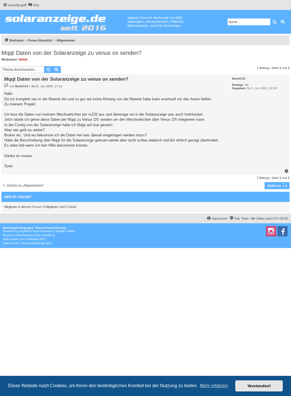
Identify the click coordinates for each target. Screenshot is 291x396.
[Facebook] (282, 231)
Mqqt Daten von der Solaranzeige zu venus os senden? (71, 53)
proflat (14, 239)
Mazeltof (33, 239)
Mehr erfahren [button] (214, 385)
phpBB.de (48, 235)
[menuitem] (33, 5)
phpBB (23, 231)
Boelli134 (238, 78)
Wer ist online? (18, 197)
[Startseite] (64, 21)
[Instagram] (271, 231)
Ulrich (23, 59)
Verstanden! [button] (259, 386)
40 (246, 84)
